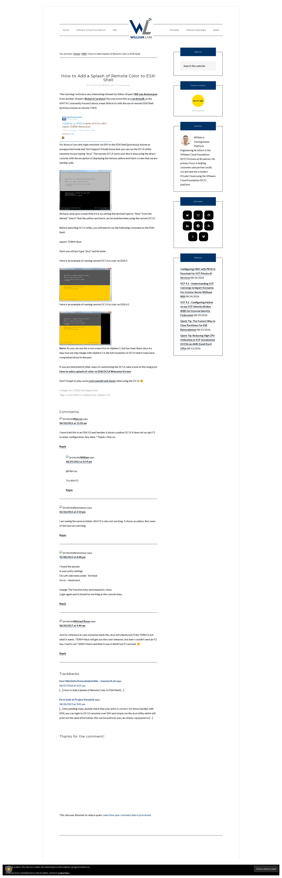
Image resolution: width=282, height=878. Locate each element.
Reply (62, 446)
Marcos (78, 418)
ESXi (77, 390)
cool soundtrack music (102, 380)
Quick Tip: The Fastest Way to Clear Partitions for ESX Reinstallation (197, 325)
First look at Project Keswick (76, 699)
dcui (70, 394)
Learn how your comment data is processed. (127, 815)
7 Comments (123, 85)
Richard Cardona (95, 98)
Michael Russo (82, 621)
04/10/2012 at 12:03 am (73, 423)
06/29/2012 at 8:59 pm (79, 461)
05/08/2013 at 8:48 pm (72, 557)
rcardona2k (137, 98)
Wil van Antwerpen (145, 94)
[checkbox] (8, 869)
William (84, 457)
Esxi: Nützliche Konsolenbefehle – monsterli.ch (87, 680)
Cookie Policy (64, 873)
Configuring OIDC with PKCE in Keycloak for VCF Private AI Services (197, 273)
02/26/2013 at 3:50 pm (72, 511)
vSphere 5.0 (103, 394)
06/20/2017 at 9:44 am (72, 625)
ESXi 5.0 (77, 394)
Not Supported (89, 390)
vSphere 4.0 (89, 394)
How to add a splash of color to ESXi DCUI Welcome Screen (95, 371)
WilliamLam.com (141, 28)
